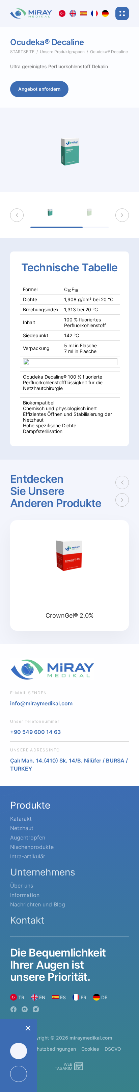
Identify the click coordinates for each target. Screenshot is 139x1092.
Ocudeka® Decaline (109, 51)
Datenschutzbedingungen (47, 1049)
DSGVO (113, 1049)
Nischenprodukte (32, 847)
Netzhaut (21, 828)
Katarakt (21, 818)
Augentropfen (27, 837)
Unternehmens (42, 872)
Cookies (90, 1049)
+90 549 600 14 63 (35, 732)
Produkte (30, 805)
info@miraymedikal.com (41, 703)
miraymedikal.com (91, 1038)
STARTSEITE (22, 51)
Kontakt (27, 920)
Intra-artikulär (27, 856)
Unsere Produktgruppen (62, 51)
